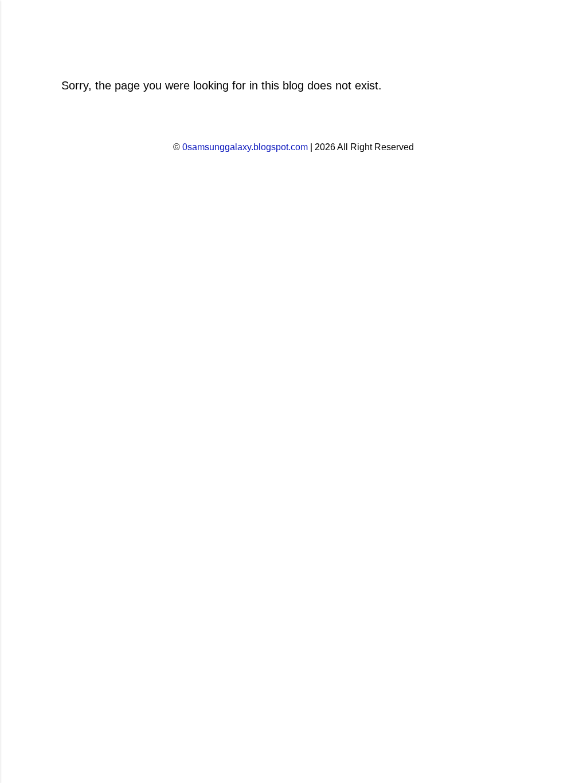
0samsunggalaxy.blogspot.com (245, 147)
